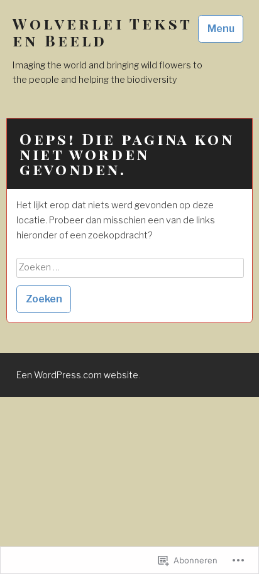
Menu (220, 29)
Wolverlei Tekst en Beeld (102, 32)
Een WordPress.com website (77, 374)
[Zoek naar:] (130, 267)
